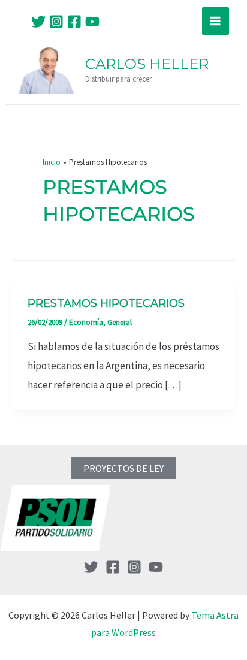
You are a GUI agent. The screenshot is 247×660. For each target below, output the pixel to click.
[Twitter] (38, 21)
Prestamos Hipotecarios (106, 303)
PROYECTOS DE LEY (123, 468)
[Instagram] (56, 21)
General (119, 322)
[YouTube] (92, 21)
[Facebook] (74, 21)
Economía (86, 322)
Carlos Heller (147, 64)
